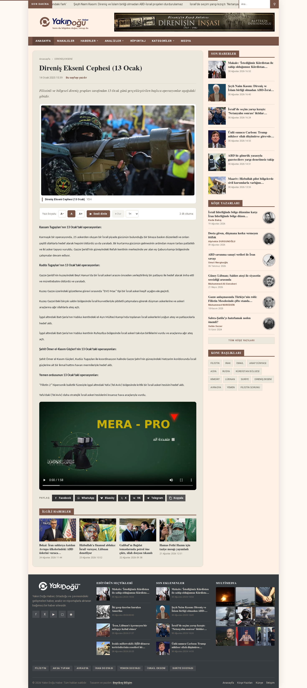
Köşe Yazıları (244, 682)
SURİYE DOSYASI (182, 668)
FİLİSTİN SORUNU (250, 387)
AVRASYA (216, 387)
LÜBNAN (230, 379)
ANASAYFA (43, 40)
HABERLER (90, 40)
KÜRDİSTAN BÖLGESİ (247, 371)
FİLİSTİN (215, 363)
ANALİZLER (114, 40)
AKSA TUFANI (61, 668)
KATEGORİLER (163, 40)
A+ (80, 213)
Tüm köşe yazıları (241, 340)
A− (62, 213)
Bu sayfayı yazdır (76, 77)
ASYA (214, 371)
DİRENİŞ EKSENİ (63, 58)
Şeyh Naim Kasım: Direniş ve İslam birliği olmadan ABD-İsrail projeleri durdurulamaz (121, 4)
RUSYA (226, 371)
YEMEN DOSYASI (130, 668)
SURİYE (245, 379)
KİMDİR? (215, 379)
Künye (259, 682)
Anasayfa (44, 58)
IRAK (228, 363)
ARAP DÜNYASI (257, 363)
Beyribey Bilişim (122, 682)
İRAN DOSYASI (104, 668)
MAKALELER (65, 40)
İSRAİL (240, 363)
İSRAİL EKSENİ (156, 668)
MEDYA (186, 40)
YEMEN (231, 387)
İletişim (270, 682)
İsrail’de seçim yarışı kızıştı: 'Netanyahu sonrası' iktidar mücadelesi (227, 4)
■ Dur (118, 213)
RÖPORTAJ (138, 40)
